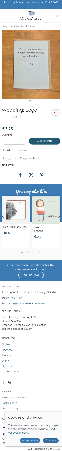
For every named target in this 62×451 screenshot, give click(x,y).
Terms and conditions (14, 397)
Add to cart (44, 141)
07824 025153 (14, 298)
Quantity (7, 135)
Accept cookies (30, 440)
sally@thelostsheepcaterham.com (29, 303)
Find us (6, 344)
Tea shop (7, 355)
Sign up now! (31, 275)
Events (5, 361)
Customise (50, 440)
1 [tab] (31, 101)
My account (8, 366)
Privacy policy (10, 408)
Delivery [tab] (22, 150)
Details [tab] (7, 150)
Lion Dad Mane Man (15, 227)
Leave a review (10, 371)
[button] (4, 16)
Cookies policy (10, 403)
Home (5, 26)
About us (7, 350)
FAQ (4, 419)
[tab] (22, 252)
